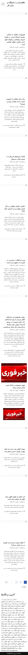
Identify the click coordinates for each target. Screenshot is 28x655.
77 (6, 582)
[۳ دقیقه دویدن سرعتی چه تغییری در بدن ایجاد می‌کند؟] (14, 530)
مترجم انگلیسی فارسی (15, 628)
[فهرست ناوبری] (3, 4)
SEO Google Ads (12, 650)
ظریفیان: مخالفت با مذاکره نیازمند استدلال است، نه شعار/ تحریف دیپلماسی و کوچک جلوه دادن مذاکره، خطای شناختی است (15, 39)
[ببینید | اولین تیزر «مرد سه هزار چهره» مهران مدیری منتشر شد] (14, 436)
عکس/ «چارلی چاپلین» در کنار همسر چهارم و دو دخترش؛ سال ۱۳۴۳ (14, 208)
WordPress (10, 653)
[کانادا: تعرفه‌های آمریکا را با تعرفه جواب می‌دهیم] (14, 144)
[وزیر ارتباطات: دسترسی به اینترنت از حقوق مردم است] (14, 247)
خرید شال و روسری (18, 646)
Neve (19, 653)
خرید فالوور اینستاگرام (14, 608)
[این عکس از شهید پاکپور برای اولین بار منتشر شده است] (14, 484)
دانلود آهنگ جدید (15, 635)
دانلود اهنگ (11, 606)
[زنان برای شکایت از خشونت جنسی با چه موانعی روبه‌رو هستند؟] (14, 86)
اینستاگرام (21, 626)
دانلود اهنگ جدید (17, 610)
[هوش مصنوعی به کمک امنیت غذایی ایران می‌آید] (14, 372)
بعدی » (24, 586)
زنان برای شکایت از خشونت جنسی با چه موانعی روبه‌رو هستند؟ (15, 101)
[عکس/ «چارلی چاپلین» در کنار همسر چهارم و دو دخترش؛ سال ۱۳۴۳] (14, 193)
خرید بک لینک (20, 601)
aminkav (22, 47)
